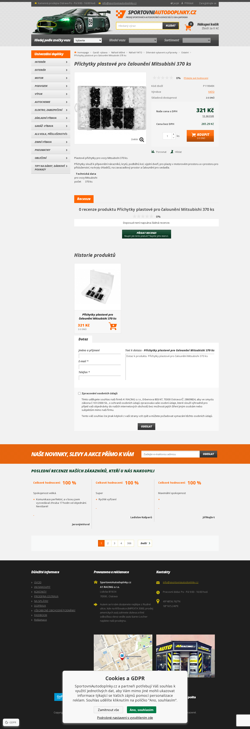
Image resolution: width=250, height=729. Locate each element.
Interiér (40, 62)
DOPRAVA (40, 605)
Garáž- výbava (44, 126)
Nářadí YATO (135, 52)
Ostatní (185, 52)
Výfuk (38, 94)
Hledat (170, 25)
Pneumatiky (42, 150)
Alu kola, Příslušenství (50, 134)
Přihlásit (189, 3)
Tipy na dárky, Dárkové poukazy (50, 167)
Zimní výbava (43, 142)
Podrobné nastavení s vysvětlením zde (125, 718)
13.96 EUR (208, 116)
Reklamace (40, 619)
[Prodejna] (186, 656)
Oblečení (40, 158)
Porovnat (161, 152)
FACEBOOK (40, 615)
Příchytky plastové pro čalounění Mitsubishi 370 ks (97, 316)
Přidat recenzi (146, 234)
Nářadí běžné (118, 52)
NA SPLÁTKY (41, 601)
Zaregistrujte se (207, 3)
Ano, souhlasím (142, 710)
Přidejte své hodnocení (196, 78)
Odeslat (208, 454)
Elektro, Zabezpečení (48, 110)
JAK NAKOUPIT (42, 587)
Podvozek (41, 86)
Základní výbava (45, 118)
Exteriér (40, 70)
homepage (83, 52)
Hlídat (178, 152)
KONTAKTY (40, 591)
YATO (211, 91)
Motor (39, 78)
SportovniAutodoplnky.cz (156, 14)
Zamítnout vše (108, 710)
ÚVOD (37, 582)
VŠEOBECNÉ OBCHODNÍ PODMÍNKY (54, 610)
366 (129, 543)
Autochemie (42, 102)
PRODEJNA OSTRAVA (46, 596)
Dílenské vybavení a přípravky (161, 52)
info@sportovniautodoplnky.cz (119, 3)
